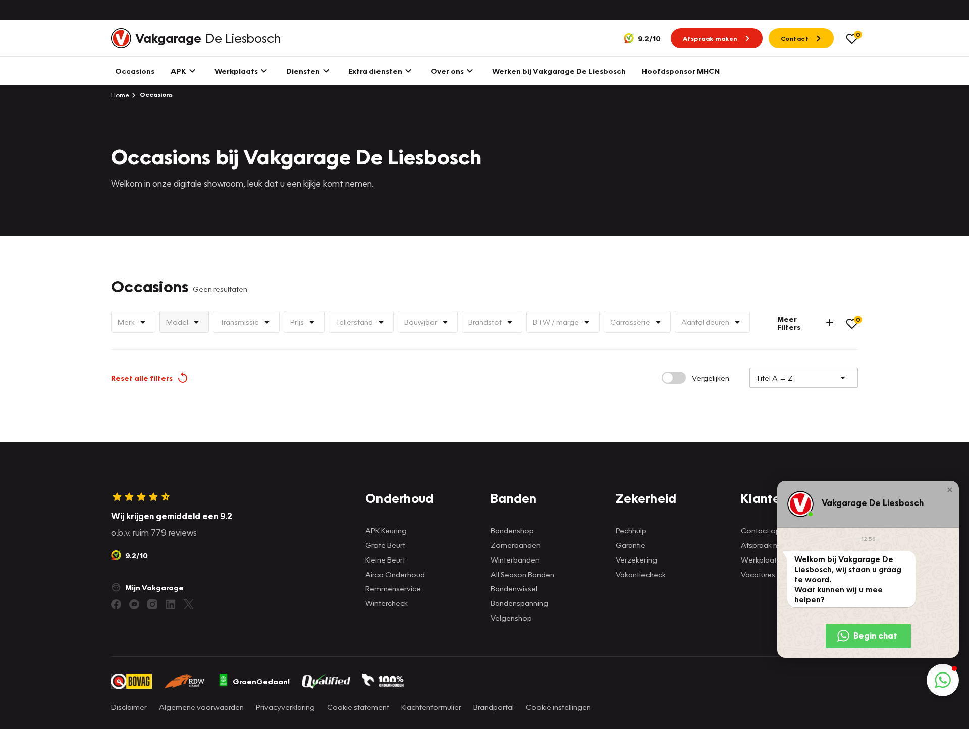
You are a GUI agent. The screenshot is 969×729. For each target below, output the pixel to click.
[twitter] (189, 604)
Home (120, 95)
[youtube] (134, 604)
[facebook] (116, 604)
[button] (950, 490)
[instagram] (152, 604)
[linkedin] (171, 604)
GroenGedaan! (261, 681)
